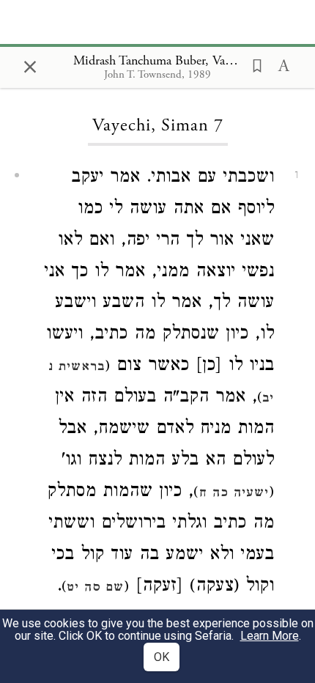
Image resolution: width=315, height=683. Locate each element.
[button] (253, 64)
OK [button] (161, 657)
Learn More (269, 636)
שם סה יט (95, 588)
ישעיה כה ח (234, 494)
